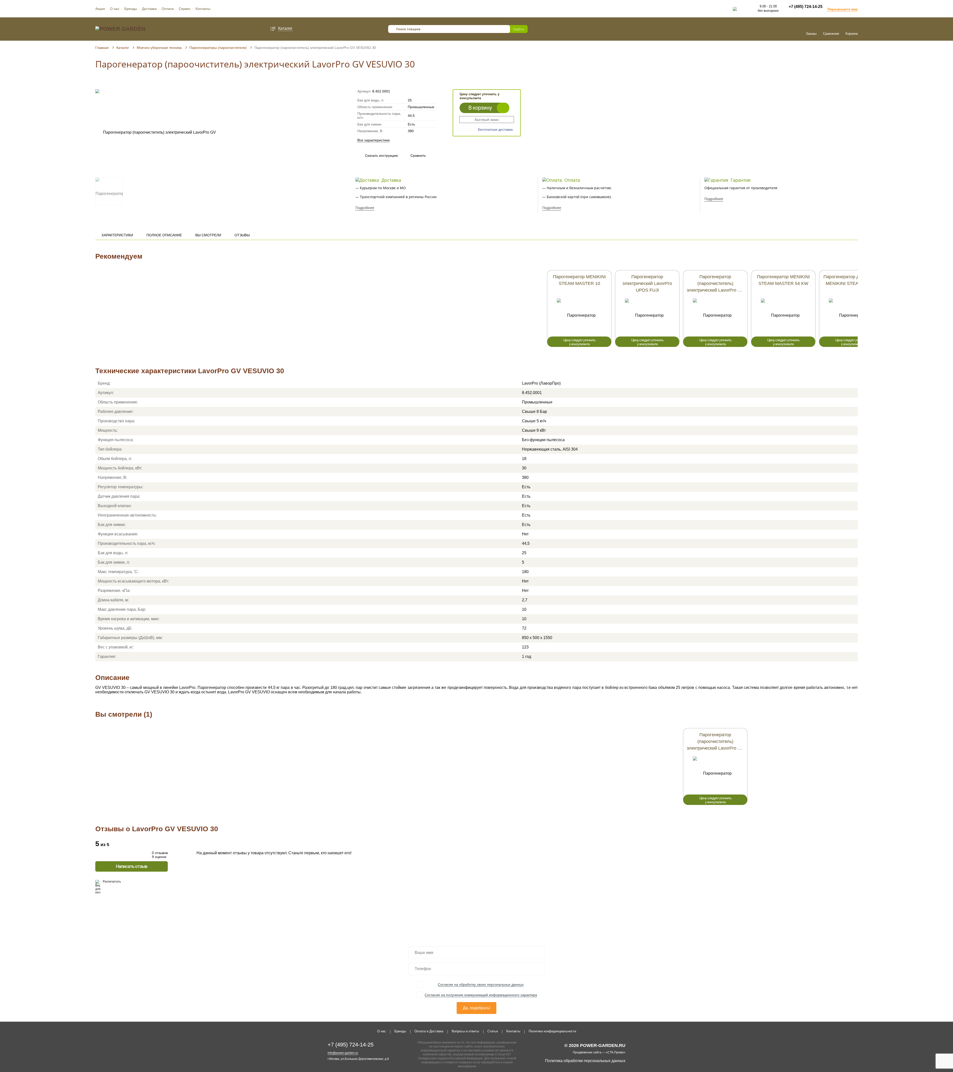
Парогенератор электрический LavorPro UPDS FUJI (647, 283)
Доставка (149, 9)
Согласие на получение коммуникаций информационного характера (481, 995)
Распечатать (112, 881)
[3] (107, 82)
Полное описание (164, 235)
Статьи (492, 1031)
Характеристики (117, 235)
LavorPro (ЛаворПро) (541, 383)
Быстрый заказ (487, 120)
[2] (102, 82)
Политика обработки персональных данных (585, 1061)
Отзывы (242, 235)
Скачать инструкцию (381, 155)
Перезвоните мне (842, 9)
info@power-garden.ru (343, 1053)
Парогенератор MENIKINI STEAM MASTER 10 (579, 280)
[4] (111, 82)
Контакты (203, 9)
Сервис (185, 9)
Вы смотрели (208, 235)
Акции (100, 9)
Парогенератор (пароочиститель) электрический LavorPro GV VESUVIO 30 (715, 742)
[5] (116, 82)
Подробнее (364, 207)
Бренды (130, 9)
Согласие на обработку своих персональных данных (481, 984)
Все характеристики (373, 140)
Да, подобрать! (476, 1008)
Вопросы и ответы (465, 1031)
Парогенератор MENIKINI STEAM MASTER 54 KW (783, 280)
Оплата (168, 9)
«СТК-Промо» (615, 1052)
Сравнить (413, 155)
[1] (97, 82)
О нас (114, 9)
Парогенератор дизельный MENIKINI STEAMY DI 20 (851, 280)
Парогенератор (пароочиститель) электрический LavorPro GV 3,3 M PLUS (715, 284)
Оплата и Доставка (428, 1031)
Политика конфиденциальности (552, 1031)
